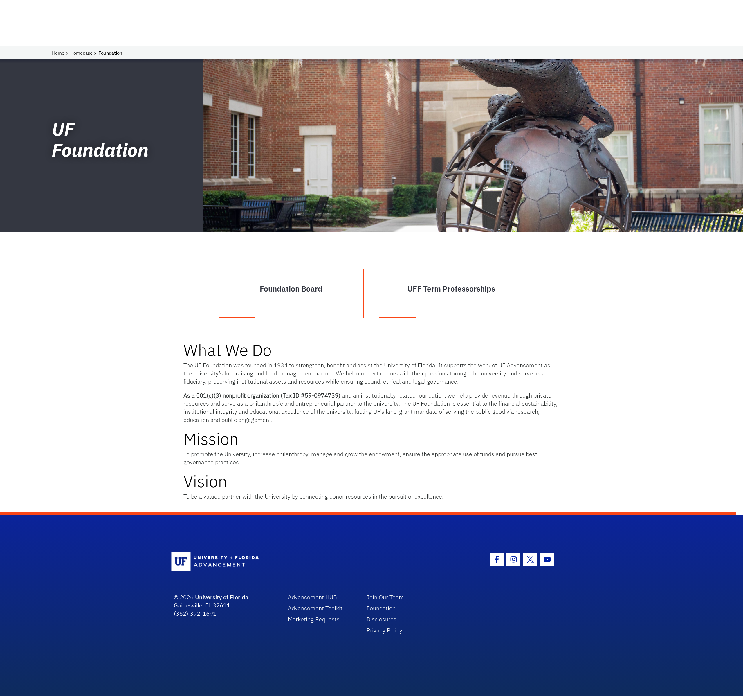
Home (58, 53)
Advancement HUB (312, 597)
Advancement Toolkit (315, 608)
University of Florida (221, 597)
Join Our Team (385, 597)
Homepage (81, 53)
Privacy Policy (384, 630)
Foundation (381, 608)
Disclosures (381, 619)
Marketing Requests (314, 619)
